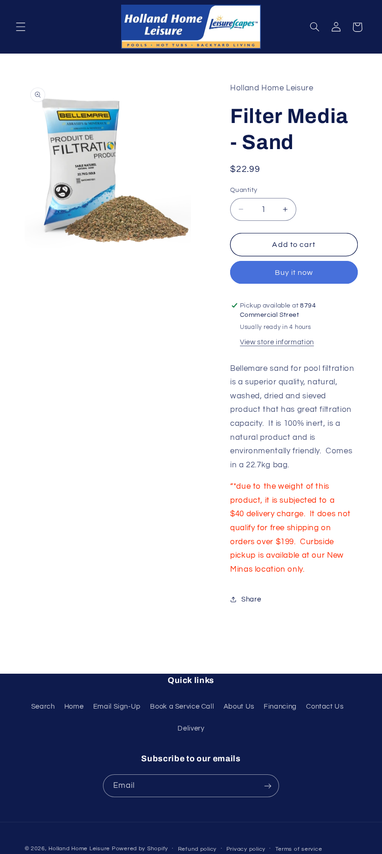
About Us (239, 706)
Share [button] (251, 599)
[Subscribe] (268, 785)
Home (74, 706)
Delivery (190, 728)
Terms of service (298, 849)
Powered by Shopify (140, 848)
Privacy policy (246, 849)
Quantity (243, 190)
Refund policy (197, 849)
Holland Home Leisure (79, 848)
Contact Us (324, 706)
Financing (280, 706)
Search (43, 706)
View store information (277, 342)
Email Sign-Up (117, 706)
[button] (20, 27)
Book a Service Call (182, 706)
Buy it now (294, 272)
